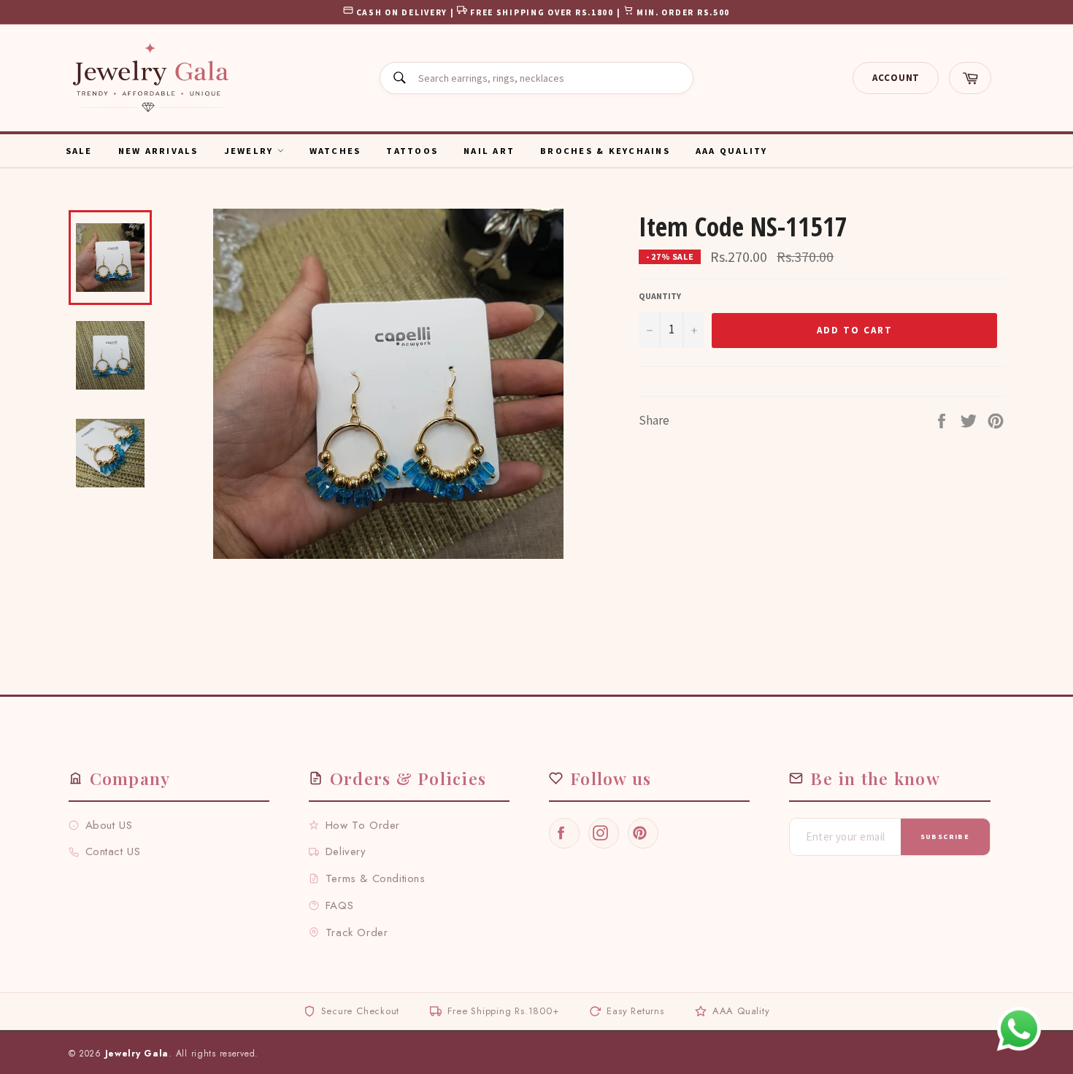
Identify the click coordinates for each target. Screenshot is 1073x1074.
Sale (79, 150)
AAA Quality (732, 150)
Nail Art (489, 150)
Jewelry (250, 150)
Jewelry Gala (137, 1053)
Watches (335, 150)
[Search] (399, 78)
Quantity (660, 295)
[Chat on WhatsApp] (1019, 1028)
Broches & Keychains (605, 150)
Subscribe (945, 836)
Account (896, 78)
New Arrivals (158, 150)
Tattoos (412, 150)
